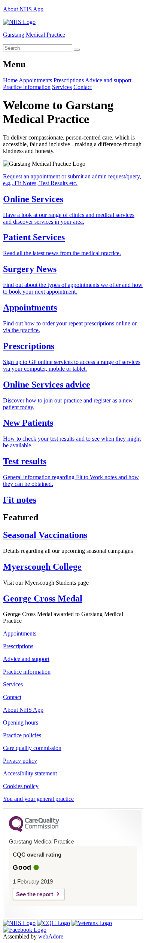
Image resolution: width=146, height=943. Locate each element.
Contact (82, 87)
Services (62, 87)
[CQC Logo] (34, 830)
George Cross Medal (42, 598)
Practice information (27, 87)
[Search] (77, 50)
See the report (34, 894)
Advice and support (108, 80)
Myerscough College (42, 567)
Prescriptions (69, 80)
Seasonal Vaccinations (45, 535)
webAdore (50, 936)
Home (10, 80)
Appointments (35, 80)
